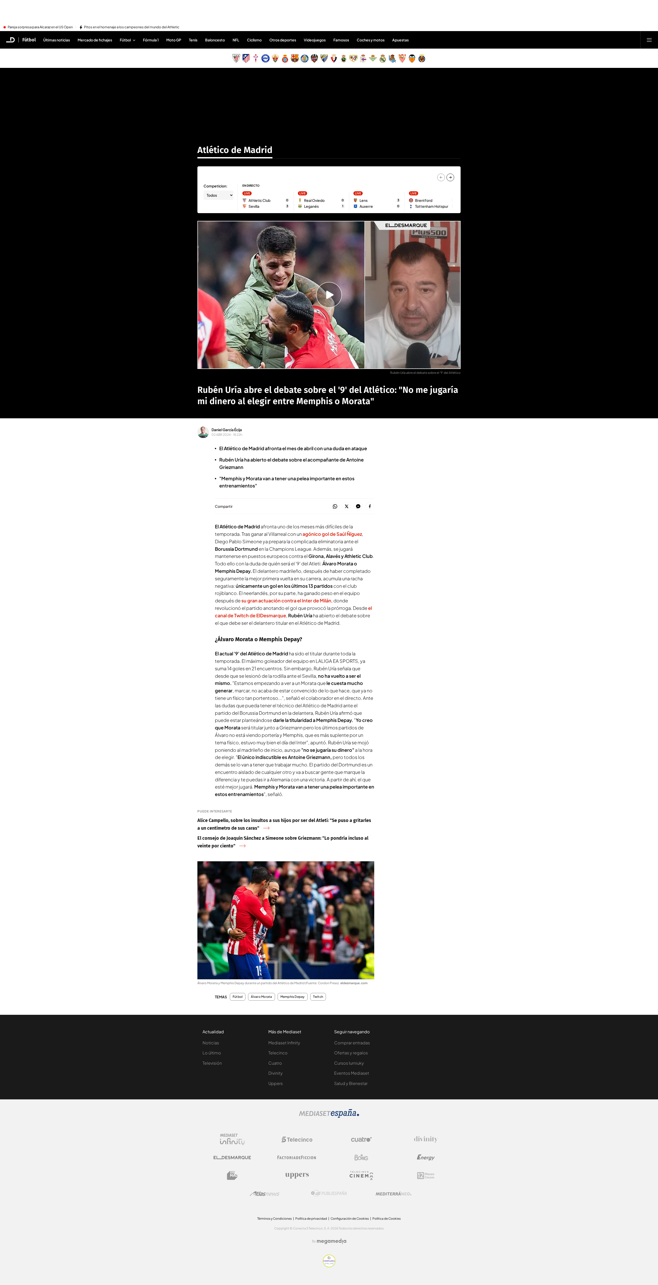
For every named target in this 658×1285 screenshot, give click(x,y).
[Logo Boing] (361, 1157)
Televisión (212, 1063)
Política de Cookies (386, 1218)
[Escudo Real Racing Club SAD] (343, 58)
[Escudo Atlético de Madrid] (246, 58)
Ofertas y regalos (351, 1052)
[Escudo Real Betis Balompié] (373, 58)
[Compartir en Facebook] (369, 506)
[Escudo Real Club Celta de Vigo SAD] (255, 58)
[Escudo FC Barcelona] (294, 58)
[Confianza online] (329, 1266)
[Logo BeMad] (232, 1175)
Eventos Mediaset (351, 1073)
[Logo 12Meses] (425, 1175)
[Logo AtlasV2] (265, 1193)
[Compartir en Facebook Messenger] (358, 506)
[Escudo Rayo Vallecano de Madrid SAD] (353, 58)
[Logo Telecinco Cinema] (361, 1175)
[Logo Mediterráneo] (394, 1193)
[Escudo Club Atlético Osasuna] (334, 58)
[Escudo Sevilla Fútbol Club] (402, 58)
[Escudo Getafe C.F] (304, 58)
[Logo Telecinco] (296, 1139)
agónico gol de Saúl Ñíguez (332, 534)
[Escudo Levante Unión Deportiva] (314, 58)
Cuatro (275, 1063)
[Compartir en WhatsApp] (335, 506)
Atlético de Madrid (234, 149)
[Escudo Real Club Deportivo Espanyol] (285, 58)
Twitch (318, 996)
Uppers (275, 1083)
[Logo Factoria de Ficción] (296, 1157)
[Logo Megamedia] (331, 1241)
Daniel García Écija (227, 429)
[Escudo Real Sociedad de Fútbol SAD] (392, 58)
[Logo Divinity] (426, 1139)
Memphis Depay (292, 996)
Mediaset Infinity (284, 1042)
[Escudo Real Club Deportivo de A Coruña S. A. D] (363, 58)
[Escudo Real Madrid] (382, 58)
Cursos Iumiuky (349, 1063)
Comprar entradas (352, 1042)
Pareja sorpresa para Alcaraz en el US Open (40, 27)
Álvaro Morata (261, 996)
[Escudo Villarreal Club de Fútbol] (421, 58)
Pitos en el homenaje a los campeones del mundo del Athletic (131, 27)
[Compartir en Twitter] (346, 506)
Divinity (275, 1073)
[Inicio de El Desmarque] (10, 39)
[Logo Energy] (426, 1157)
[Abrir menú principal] (649, 39)
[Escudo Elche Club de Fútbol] (275, 58)
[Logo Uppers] (297, 1175)
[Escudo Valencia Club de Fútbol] (412, 58)
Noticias (211, 1042)
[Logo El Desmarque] (232, 1157)
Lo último (212, 1052)
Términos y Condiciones (274, 1218)
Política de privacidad (311, 1218)
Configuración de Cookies (350, 1218)
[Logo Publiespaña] (329, 1193)
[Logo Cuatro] (361, 1139)
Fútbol (29, 40)
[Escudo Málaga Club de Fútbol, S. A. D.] (324, 58)
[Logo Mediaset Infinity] (232, 1139)
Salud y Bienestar (351, 1083)
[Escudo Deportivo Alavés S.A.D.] (265, 58)
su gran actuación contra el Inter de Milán (286, 600)
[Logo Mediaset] (329, 1116)
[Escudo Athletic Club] (236, 58)
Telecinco (278, 1052)
